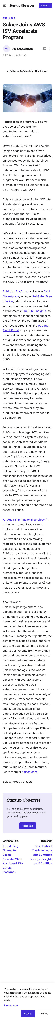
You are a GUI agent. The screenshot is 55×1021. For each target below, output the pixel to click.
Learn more (11, 1005)
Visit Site (27, 825)
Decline (44, 1013)
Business (45, 5)
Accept (28, 1013)
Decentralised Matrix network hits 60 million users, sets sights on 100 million (41, 854)
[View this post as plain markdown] (44, 48)
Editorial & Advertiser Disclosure (28, 71)
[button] (4, 5)
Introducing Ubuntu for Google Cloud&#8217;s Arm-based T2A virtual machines (13, 859)
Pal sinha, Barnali (22, 48)
